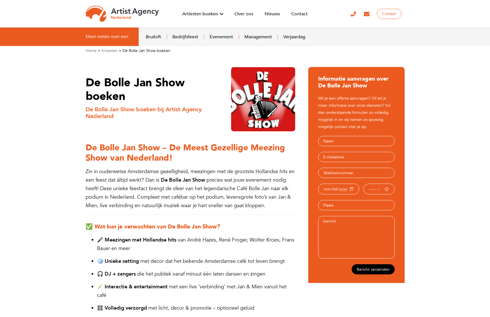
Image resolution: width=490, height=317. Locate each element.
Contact (389, 13)
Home (91, 50)
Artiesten (109, 50)
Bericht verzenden (373, 269)
